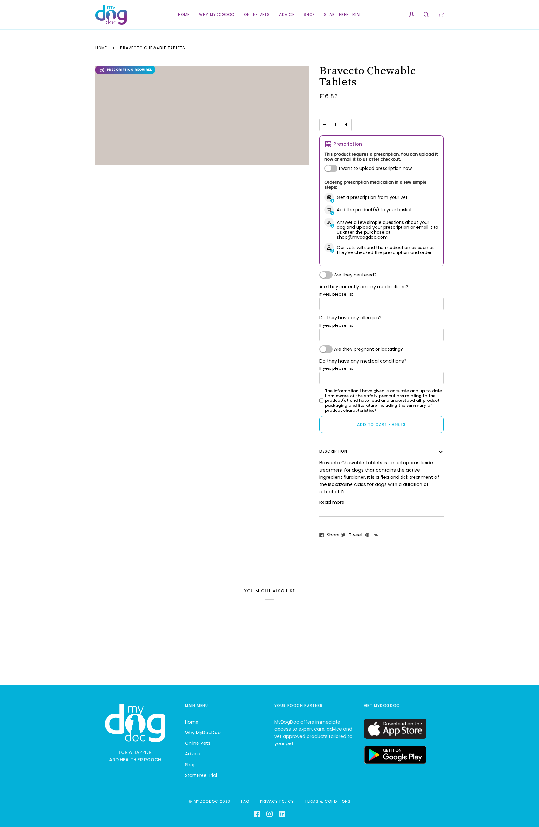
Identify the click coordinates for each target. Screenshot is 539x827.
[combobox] (381, 304)
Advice (192, 754)
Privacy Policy (277, 801)
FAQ (245, 801)
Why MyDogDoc (203, 732)
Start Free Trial (201, 775)
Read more (331, 502)
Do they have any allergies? (350, 321)
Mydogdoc (206, 801)
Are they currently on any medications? (363, 290)
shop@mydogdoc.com (362, 237)
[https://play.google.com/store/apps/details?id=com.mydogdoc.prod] (395, 762)
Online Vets (198, 743)
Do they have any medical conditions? (362, 364)
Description (333, 451)
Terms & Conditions (328, 801)
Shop (191, 765)
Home (101, 47)
